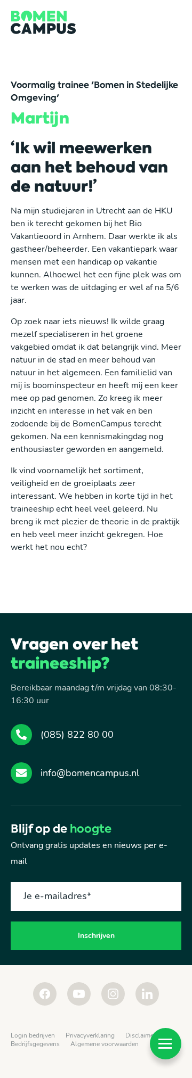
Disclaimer (140, 1035)
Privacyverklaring (90, 1035)
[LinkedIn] (147, 994)
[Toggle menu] (165, 1043)
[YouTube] (79, 994)
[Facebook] (45, 994)
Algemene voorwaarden (104, 1044)
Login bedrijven (33, 1035)
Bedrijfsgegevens (35, 1044)
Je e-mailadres (57, 896)
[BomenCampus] (43, 22)
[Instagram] (113, 994)
